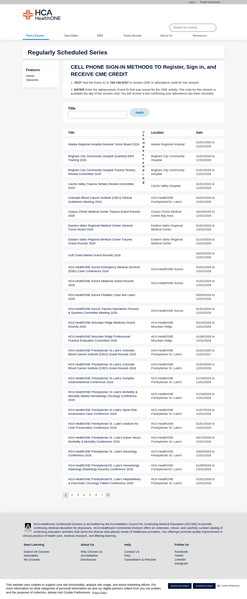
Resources (200, 35)
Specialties (71, 35)
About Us (166, 35)
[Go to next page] (108, 495)
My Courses (32, 559)
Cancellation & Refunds (140, 559)
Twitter (179, 555)
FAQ (127, 555)
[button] (228, 585)
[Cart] (223, 3)
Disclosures (88, 559)
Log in (192, 2)
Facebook (181, 551)
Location (157, 132)
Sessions (32, 80)
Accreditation (89, 555)
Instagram (181, 563)
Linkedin (180, 559)
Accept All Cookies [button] (204, 586)
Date (199, 132)
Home (30, 76)
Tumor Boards (132, 35)
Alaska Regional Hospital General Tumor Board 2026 (103, 144)
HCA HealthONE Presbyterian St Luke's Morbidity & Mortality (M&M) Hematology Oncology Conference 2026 (102, 396)
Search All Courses (36, 551)
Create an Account (210, 2)
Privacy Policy (99, 592)
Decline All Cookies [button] (180, 586)
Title (71, 108)
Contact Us (131, 551)
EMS (100, 35)
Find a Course (35, 35)
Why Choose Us (91, 551)
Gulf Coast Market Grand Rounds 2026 (94, 255)
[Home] (48, 14)
